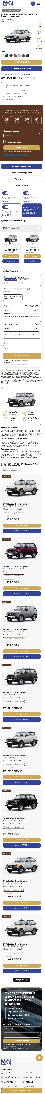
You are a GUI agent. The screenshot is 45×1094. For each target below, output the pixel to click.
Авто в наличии (22, 179)
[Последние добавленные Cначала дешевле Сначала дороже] (15, 470)
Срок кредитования (21, 324)
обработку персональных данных (15, 155)
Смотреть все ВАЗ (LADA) (12, 10)
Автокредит (10, 1082)
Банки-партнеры (12, 1087)
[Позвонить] (33, 3)
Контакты (30, 1087)
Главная (8, 1072)
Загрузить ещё (21, 980)
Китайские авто (11, 1077)
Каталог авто (32, 1072)
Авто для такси (33, 1077)
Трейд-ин (30, 1082)
